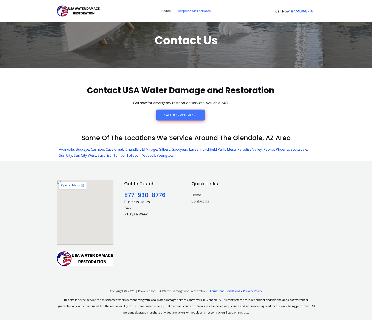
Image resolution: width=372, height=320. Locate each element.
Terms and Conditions (224, 291)
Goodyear (179, 149)
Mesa (231, 149)
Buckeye (82, 149)
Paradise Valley (249, 149)
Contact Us (200, 201)
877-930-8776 (302, 11)
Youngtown (166, 155)
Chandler (133, 149)
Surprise (105, 155)
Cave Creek (115, 149)
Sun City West (85, 155)
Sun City (65, 155)
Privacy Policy (252, 291)
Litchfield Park (213, 149)
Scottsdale (299, 149)
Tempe (119, 155)
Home (166, 11)
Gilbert (164, 149)
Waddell (148, 155)
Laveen (195, 149)
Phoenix (282, 149)
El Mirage (149, 149)
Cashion (97, 149)
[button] (180, 115)
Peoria (269, 149)
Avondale (66, 149)
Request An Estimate (194, 11)
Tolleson (133, 155)
